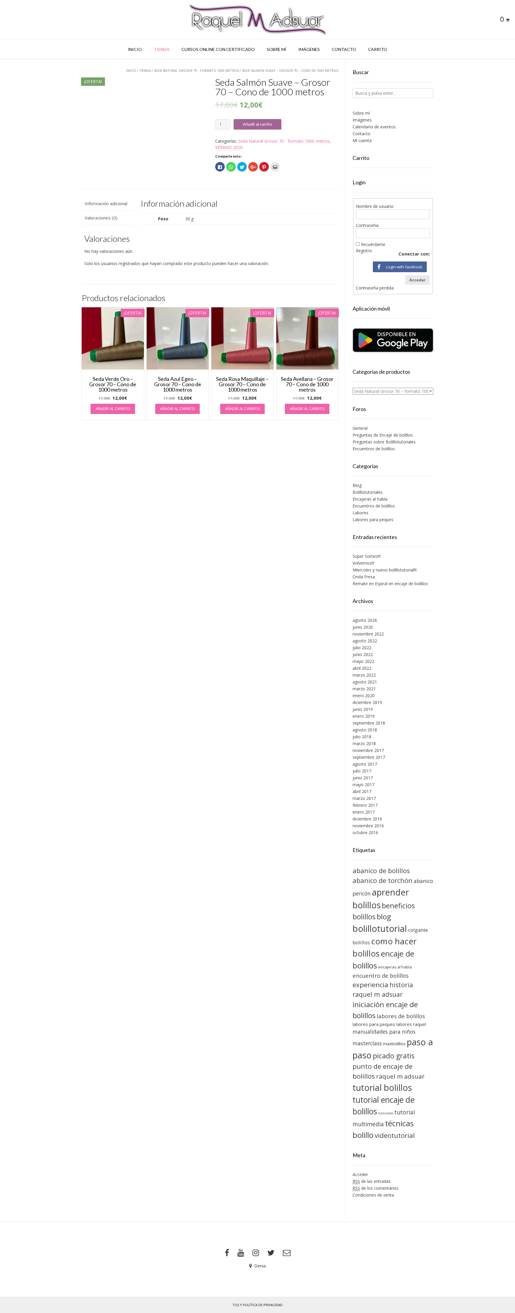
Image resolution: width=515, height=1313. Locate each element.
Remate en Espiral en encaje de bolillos (390, 583)
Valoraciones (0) (101, 218)
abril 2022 (362, 668)
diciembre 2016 (367, 819)
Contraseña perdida (375, 288)
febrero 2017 (365, 805)
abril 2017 (362, 791)
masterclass (367, 1043)
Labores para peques (373, 519)
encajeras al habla (395, 967)
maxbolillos (394, 1043)
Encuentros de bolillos (374, 448)
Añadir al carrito (257, 124)
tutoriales (385, 1113)
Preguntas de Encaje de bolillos (383, 435)
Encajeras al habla (370, 499)
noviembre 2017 (368, 750)
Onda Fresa (364, 577)
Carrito (377, 49)
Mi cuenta (362, 140)
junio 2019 (363, 709)
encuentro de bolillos (381, 975)
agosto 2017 (365, 764)
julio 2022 (362, 647)
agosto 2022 (365, 641)
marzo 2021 (364, 688)
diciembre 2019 (367, 702)
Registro (364, 250)
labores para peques (374, 1024)
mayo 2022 (363, 661)
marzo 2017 (364, 798)
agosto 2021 (365, 682)
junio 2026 (363, 627)
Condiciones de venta (373, 1195)
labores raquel (411, 1024)
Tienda (162, 49)
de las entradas (372, 1181)
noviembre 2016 (368, 825)
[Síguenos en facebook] (227, 1253)
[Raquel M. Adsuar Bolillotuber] (257, 19)
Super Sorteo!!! (367, 556)
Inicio (135, 49)
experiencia (370, 984)
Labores (360, 512)
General (360, 428)
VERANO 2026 (229, 147)
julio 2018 (362, 736)
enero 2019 (364, 716)
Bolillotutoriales (368, 492)
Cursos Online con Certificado (218, 49)
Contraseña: (367, 225)
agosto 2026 (365, 620)
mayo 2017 (363, 784)
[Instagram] (255, 1253)
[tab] (107, 203)
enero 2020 (364, 695)
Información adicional (106, 203)
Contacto (344, 49)
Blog (357, 485)
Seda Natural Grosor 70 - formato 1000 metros (196, 70)
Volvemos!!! (363, 563)
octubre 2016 (365, 832)
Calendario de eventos (374, 127)
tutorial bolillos (382, 1087)
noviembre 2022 (368, 634)
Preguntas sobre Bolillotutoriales (384, 442)
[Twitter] (270, 1253)
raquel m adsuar (400, 1076)
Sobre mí (276, 49)
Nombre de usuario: (375, 206)
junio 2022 (363, 654)
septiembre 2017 (369, 757)
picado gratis (394, 1055)
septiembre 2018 (369, 723)
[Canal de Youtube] (241, 1253)
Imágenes (309, 49)
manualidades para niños (384, 1031)
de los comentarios (375, 1188)
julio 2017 (362, 771)
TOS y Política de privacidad (257, 1305)
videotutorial (395, 1135)
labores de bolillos (401, 1016)
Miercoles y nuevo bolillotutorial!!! (385, 570)
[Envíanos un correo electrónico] (287, 1253)
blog (384, 916)
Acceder (417, 279)
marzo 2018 (364, 743)
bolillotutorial (380, 928)
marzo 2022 (364, 675)
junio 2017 (363, 778)
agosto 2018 (365, 730)
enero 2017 (364, 812)
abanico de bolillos (381, 870)
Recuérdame (373, 244)
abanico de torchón (382, 880)
